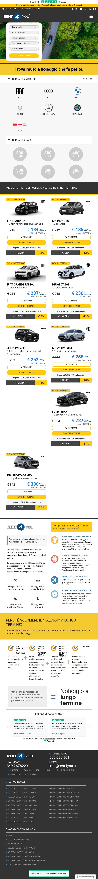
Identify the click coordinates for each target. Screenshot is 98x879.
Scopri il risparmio (32, 9)
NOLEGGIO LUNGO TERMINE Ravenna (22, 809)
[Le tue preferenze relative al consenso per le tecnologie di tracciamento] (85, 876)
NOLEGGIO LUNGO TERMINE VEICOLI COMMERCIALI (27, 860)
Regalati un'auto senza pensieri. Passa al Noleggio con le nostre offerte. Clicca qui (49, 5)
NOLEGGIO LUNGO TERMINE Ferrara (22, 793)
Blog (21, 9)
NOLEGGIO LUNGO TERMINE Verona (21, 797)
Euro (19, 154)
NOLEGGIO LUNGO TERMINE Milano (63, 818)
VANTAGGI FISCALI (15, 844)
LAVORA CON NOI (15, 774)
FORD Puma (59, 411)
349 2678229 (17, 766)
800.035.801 (59, 757)
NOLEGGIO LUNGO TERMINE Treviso (22, 789)
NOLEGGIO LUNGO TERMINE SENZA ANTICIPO (25, 856)
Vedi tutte (87, 79)
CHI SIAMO (48, 770)
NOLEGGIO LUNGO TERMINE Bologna (64, 797)
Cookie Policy (32, 774)
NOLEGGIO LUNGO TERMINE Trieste (64, 813)
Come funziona (11, 9)
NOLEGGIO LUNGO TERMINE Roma (21, 822)
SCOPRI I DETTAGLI (26, 242)
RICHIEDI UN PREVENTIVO (65, 770)
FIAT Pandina (16, 221)
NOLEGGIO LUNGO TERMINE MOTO (21, 852)
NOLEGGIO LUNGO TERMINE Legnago (64, 793)
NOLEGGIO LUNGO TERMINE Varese (64, 789)
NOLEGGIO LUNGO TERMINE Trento (21, 813)
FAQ (37, 770)
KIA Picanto (60, 221)
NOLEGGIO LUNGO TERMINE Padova (64, 805)
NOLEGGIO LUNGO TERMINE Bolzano (22, 801)
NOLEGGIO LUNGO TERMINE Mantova (22, 805)
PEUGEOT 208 (60, 284)
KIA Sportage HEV (19, 475)
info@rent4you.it (62, 766)
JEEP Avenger (16, 348)
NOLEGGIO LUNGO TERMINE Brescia (64, 801)
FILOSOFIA (27, 770)
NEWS (10, 836)
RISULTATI (25, 56)
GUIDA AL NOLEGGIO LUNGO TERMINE (22, 865)
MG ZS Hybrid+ (62, 348)
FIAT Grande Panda (20, 284)
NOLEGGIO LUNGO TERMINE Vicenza (22, 818)
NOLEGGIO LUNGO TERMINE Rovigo (63, 809)
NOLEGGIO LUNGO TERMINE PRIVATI (21, 848)
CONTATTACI (14, 770)
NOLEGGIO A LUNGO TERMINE (19, 840)
